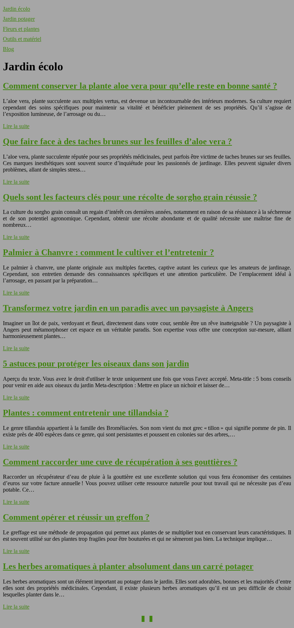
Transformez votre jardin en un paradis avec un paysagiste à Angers (128, 308)
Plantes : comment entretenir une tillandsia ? (86, 412)
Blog (8, 49)
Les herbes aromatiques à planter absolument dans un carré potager (128, 566)
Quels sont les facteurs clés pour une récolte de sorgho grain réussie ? (130, 197)
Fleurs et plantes (21, 29)
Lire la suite (16, 126)
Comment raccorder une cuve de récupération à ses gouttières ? (120, 462)
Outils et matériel (22, 39)
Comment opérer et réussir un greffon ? (76, 517)
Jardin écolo (16, 9)
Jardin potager (19, 19)
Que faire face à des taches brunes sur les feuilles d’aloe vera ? (117, 141)
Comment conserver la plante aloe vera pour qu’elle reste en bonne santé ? (140, 85)
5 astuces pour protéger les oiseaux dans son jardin (96, 363)
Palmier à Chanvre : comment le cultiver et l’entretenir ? (108, 252)
